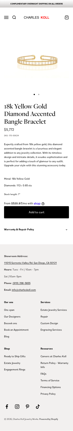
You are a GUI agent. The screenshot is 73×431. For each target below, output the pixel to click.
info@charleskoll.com (24, 289)
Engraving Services (51, 329)
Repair (44, 316)
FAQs (43, 373)
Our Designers (12, 316)
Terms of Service (50, 380)
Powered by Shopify (48, 419)
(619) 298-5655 (21, 283)
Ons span (9, 309)
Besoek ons (10, 323)
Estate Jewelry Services (54, 309)
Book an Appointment (16, 329)
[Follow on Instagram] (17, 406)
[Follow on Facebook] (7, 406)
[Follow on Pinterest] (27, 406)
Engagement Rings (14, 369)
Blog (6, 336)
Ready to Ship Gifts (15, 356)
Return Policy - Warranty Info (54, 365)
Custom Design (49, 323)
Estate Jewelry (12, 363)
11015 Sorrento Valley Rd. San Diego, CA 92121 (30, 262)
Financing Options (51, 387)
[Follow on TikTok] (38, 406)
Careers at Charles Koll (53, 356)
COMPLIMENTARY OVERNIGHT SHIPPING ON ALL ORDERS (36, 3)
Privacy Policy (48, 393)
